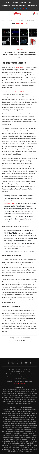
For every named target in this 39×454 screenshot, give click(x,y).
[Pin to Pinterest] (21, 341)
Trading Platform (13, 4)
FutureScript (20, 67)
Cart (30, 2)
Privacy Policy (32, 5)
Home (3, 20)
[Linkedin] (20, 8)
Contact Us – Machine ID (15, 371)
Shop (7, 2)
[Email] (26, 8)
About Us (11, 369)
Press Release (19, 49)
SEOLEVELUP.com (19, 383)
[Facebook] (12, 8)
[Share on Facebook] (17, 341)
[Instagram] (17, 8)
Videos (24, 378)
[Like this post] (15, 341)
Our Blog (33, 373)
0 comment (26, 338)
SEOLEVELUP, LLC (10, 203)
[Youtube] (23, 8)
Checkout (23, 2)
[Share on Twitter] (19, 341)
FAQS (24, 371)
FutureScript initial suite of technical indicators (19, 92)
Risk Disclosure (25, 4)
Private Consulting (17, 376)
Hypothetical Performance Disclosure (14, 5)
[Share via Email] (24, 341)
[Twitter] (15, 8)
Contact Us (27, 369)
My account (15, 2)
